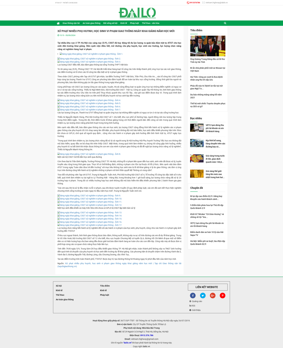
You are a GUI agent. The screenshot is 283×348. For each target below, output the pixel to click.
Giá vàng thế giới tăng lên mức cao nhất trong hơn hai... (215, 174)
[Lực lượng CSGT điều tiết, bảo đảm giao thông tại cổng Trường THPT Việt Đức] (91, 54)
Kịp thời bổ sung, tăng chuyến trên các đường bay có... (215, 143)
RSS (193, 306)
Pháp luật (104, 295)
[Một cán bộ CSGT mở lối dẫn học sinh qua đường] (89, 154)
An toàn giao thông (64, 299)
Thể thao (59, 295)
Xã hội (58, 286)
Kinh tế (58, 290)
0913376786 (195, 2)
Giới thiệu (196, 310)
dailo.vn (146, 346)
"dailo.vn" (127, 343)
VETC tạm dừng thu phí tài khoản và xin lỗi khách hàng (215, 128)
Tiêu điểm (105, 286)
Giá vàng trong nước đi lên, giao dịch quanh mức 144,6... (215, 159)
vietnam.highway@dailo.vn (216, 2)
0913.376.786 (146, 335)
